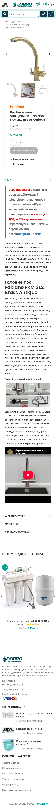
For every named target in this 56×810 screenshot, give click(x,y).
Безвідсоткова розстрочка (29, 728)
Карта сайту (42, 803)
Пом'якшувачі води (11, 768)
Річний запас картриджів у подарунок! (29, 742)
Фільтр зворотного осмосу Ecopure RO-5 (28, 620)
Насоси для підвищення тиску (17, 789)
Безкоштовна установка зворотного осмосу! (34, 715)
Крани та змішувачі (13, 27)
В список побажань (23, 159)
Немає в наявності (24, 150)
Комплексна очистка (12, 773)
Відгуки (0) (11, 524)
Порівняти (18, 164)
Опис (8, 180)
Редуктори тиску (10, 784)
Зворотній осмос (10, 762)
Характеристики (15, 516)
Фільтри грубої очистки (13, 778)
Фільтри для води (13, 21)
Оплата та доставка (17, 532)
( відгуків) (28, 128)
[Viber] (51, 14)
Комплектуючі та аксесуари (17, 24)
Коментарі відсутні (35, 721)
